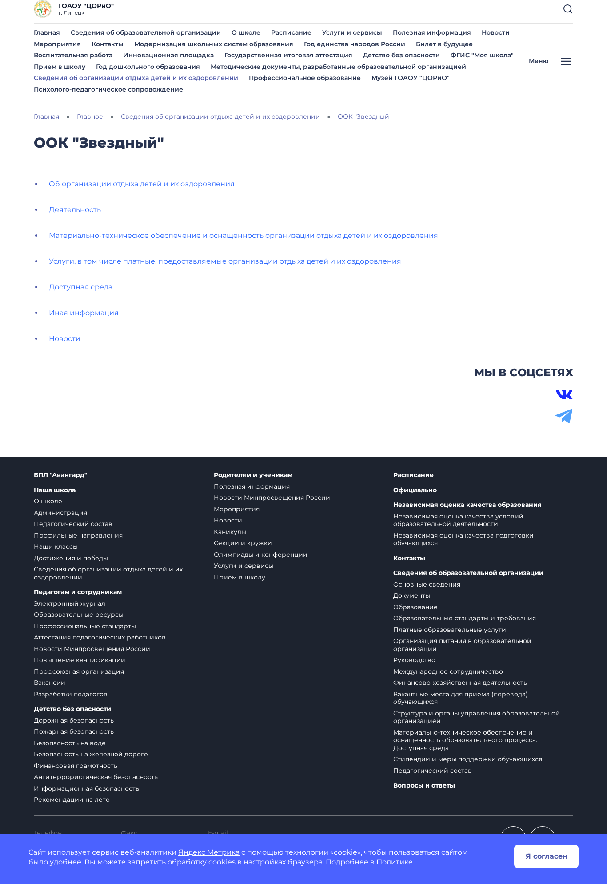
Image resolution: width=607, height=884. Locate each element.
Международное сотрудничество (448, 671)
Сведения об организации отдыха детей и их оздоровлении (136, 78)
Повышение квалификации (79, 660)
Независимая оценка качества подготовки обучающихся (463, 539)
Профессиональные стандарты (85, 626)
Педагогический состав (73, 524)
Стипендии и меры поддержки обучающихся (467, 759)
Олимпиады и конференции (260, 554)
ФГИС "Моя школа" (482, 55)
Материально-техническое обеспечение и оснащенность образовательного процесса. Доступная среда (465, 740)
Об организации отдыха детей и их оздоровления (142, 184)
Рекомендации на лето (72, 800)
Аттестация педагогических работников (100, 637)
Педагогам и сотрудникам (78, 592)
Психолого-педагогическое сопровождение (108, 89)
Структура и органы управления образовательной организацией (476, 717)
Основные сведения (426, 584)
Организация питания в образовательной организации (462, 645)
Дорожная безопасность (74, 720)
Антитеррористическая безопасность (96, 777)
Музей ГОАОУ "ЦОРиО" (410, 78)
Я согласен (546, 856)
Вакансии (49, 683)
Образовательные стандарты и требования (464, 618)
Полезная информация (432, 32)
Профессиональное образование (305, 78)
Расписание (291, 32)
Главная (47, 32)
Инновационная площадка (168, 55)
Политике (394, 862)
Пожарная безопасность (74, 731)
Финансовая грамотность (75, 766)
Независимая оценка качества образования (467, 505)
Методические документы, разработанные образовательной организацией (338, 67)
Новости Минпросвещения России (92, 649)
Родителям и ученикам (253, 475)
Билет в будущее (444, 44)
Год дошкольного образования (148, 67)
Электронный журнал (69, 603)
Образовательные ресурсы (79, 615)
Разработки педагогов (71, 694)
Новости (496, 32)
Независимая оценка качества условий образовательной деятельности (458, 520)
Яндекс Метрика (209, 852)
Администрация (60, 513)
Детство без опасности (401, 55)
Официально (415, 490)
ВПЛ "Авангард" (60, 475)
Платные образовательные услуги (449, 630)
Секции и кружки (243, 543)
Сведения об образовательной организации (146, 32)
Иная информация (84, 313)
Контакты (108, 44)
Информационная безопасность (86, 788)
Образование (415, 607)
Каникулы (230, 532)
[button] (568, 9)
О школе (246, 32)
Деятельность (75, 209)
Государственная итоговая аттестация (288, 55)
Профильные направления (78, 535)
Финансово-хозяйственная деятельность (460, 683)
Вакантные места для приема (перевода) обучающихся (460, 698)
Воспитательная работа (73, 55)
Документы (411, 595)
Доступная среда (80, 287)
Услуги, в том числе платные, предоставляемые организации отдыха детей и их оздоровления (225, 261)
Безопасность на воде (70, 743)
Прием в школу (59, 67)
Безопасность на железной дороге (91, 754)
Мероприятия (57, 44)
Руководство (414, 660)
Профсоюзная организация (79, 671)
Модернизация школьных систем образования (213, 44)
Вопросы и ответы (424, 785)
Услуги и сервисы (352, 32)
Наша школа (55, 490)
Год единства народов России (354, 44)
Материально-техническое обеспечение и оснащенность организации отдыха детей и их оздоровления (243, 235)
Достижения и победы (71, 558)
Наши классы (56, 546)
